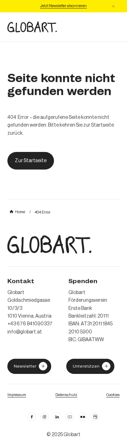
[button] (113, 6)
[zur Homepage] (32, 26)
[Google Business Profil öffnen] (95, 417)
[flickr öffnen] (82, 417)
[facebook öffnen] (32, 417)
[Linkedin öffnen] (57, 417)
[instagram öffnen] (44, 417)
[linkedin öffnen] (70, 417)
